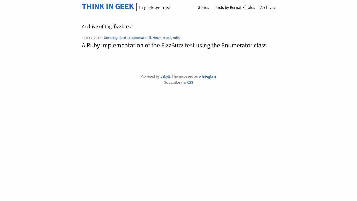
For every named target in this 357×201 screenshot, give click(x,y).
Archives (267, 7)
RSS (190, 82)
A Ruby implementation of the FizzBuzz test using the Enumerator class (174, 45)
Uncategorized (115, 37)
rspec (167, 37)
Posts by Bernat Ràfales (234, 7)
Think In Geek (108, 6)
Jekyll (165, 76)
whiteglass (207, 76)
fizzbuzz (155, 37)
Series (203, 7)
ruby (176, 37)
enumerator (138, 37)
